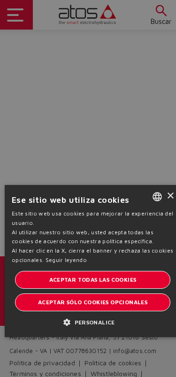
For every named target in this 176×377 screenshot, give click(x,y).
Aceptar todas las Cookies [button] (93, 279)
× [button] (170, 196)
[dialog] (88, 188)
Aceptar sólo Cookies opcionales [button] (92, 302)
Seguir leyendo (66, 259)
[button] (92, 321)
